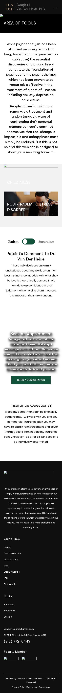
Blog (6, 565)
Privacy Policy (19, 687)
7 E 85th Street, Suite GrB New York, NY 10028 (25, 635)
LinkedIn (8, 616)
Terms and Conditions (38, 687)
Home (7, 547)
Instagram (9, 610)
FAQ (6, 578)
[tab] (13, 241)
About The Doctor (12, 553)
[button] (55, 7)
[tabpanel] (31, 285)
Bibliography (10, 584)
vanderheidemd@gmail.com (19, 629)
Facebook (9, 604)
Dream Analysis (12, 571)
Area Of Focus (11, 559)
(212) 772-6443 (17, 641)
